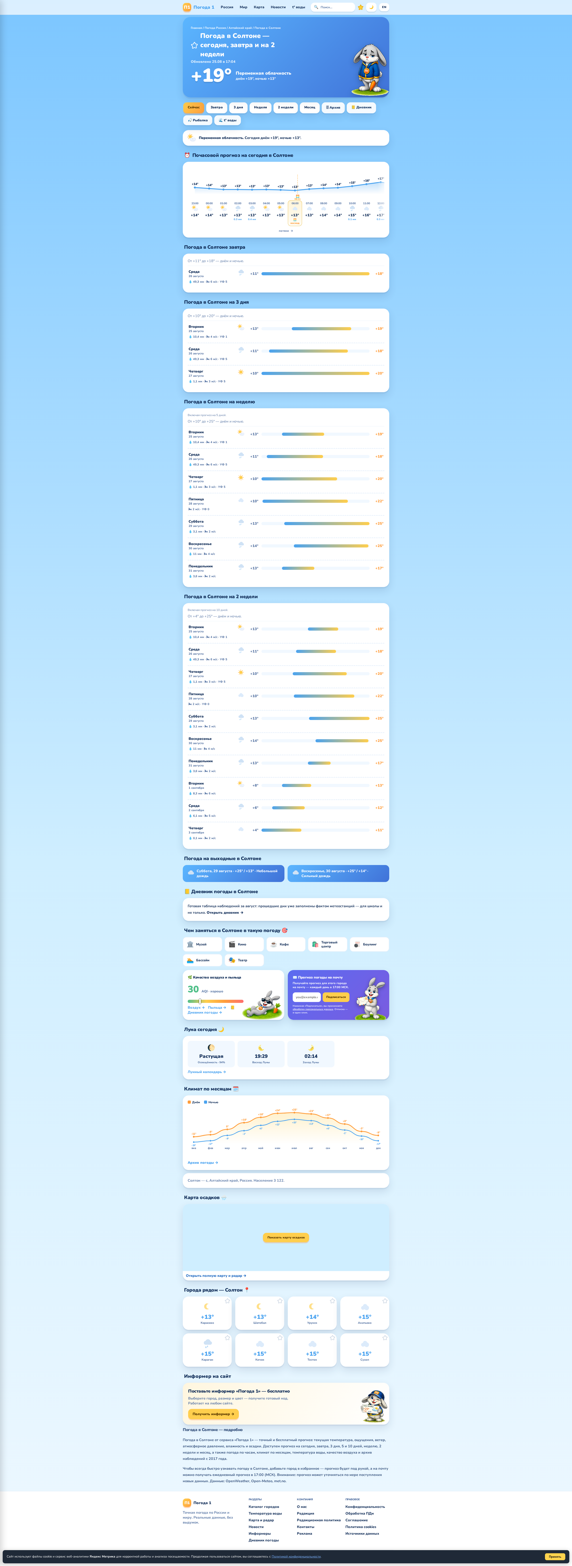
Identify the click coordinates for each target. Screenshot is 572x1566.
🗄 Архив (333, 107)
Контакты (305, 1526)
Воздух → (196, 1007)
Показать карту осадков (286, 1238)
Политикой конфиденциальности (296, 1556)
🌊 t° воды (227, 120)
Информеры (260, 1533)
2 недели (285, 107)
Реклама (304, 1533)
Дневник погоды (264, 1540)
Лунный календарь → (207, 1071)
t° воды (298, 7)
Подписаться (336, 997)
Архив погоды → (203, 1162)
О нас (302, 1506)
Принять (555, 1556)
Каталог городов (264, 1506)
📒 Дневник (361, 107)
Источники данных (362, 1533)
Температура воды (265, 1513)
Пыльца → (217, 1007)
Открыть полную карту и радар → (216, 1275)
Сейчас (194, 107)
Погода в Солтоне (267, 28)
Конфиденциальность (365, 1506)
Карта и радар (261, 1520)
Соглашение (356, 1520)
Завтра (217, 107)
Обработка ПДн (359, 1513)
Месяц (309, 107)
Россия (227, 7)
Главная (196, 28)
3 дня (238, 107)
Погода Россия (215, 28)
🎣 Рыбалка (198, 120)
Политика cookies (360, 1526)
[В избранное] (194, 45)
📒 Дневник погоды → (211, 1010)
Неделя (260, 107)
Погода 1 (199, 7)
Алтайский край (240, 28)
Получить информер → (213, 1414)
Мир (243, 7)
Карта (259, 7)
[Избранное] (361, 7)
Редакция (305, 1513)
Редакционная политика (319, 1520)
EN (384, 7)
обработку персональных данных (313, 1009)
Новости (278, 7)
